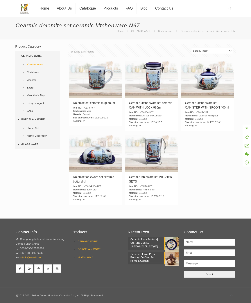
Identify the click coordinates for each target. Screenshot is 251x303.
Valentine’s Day (36, 95)
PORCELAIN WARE (33, 119)
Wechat (247, 154)
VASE (30, 110)
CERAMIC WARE (141, 31)
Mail (247, 145)
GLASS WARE (29, 144)
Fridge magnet (35, 103)
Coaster (31, 79)
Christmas (33, 72)
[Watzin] (24, 8)
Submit (209, 274)
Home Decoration (37, 135)
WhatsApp (247, 162)
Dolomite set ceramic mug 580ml (94, 102)
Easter (30, 87)
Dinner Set (33, 128)
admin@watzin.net (30, 257)
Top (247, 129)
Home (120, 31)
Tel (247, 137)
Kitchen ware (165, 31)
